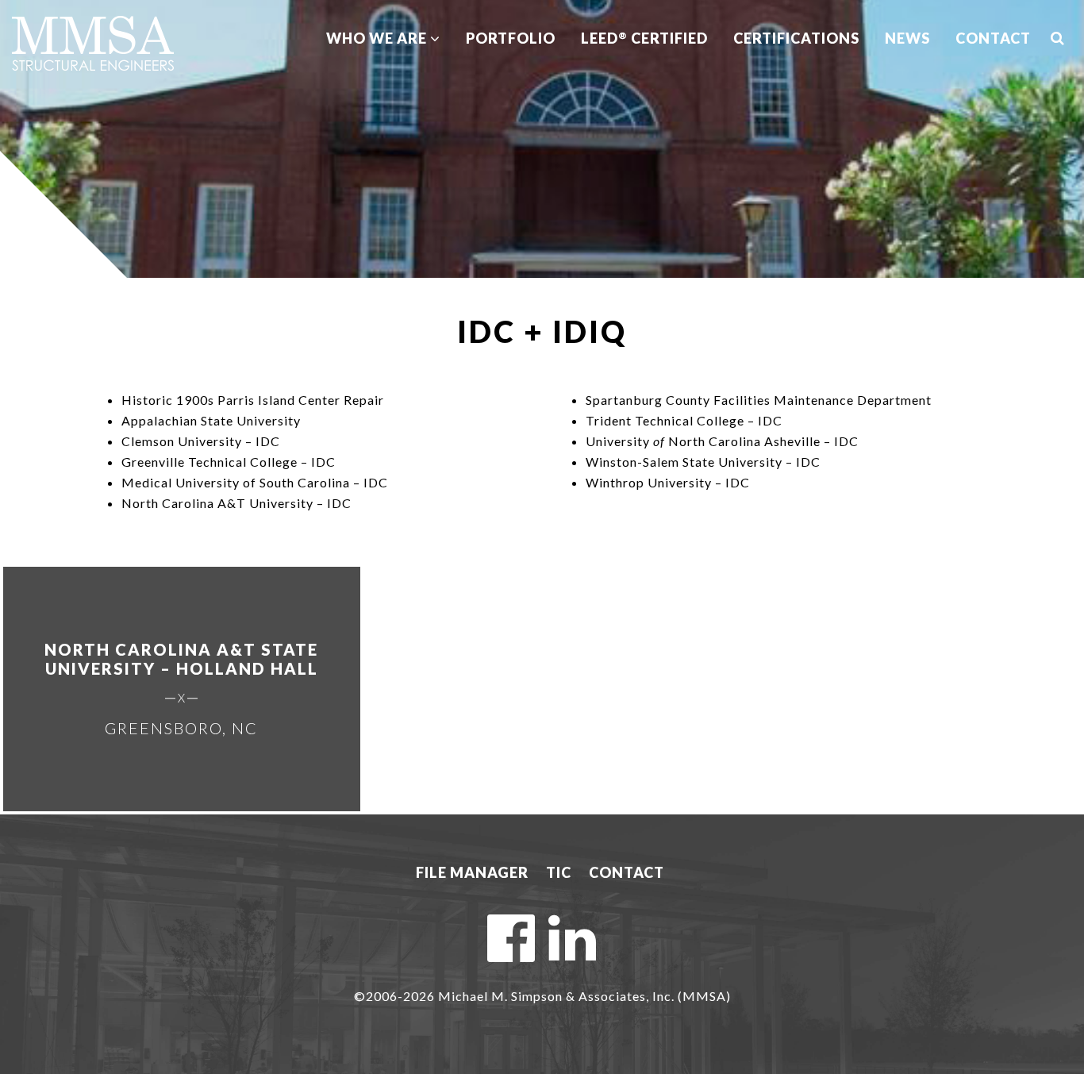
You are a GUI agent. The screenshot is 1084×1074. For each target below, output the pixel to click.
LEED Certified (644, 38)
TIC (558, 872)
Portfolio (510, 38)
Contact (993, 38)
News (907, 38)
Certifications (796, 38)
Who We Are (378, 38)
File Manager (472, 872)
